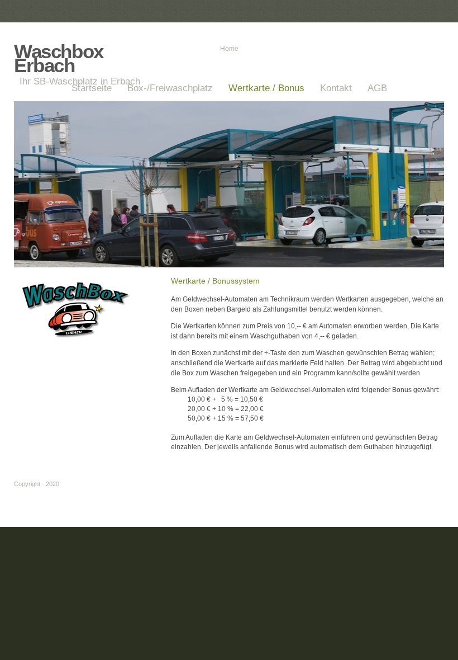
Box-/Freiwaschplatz (170, 88)
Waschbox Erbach (58, 58)
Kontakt (336, 88)
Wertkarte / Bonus (266, 88)
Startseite (91, 88)
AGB (377, 88)
